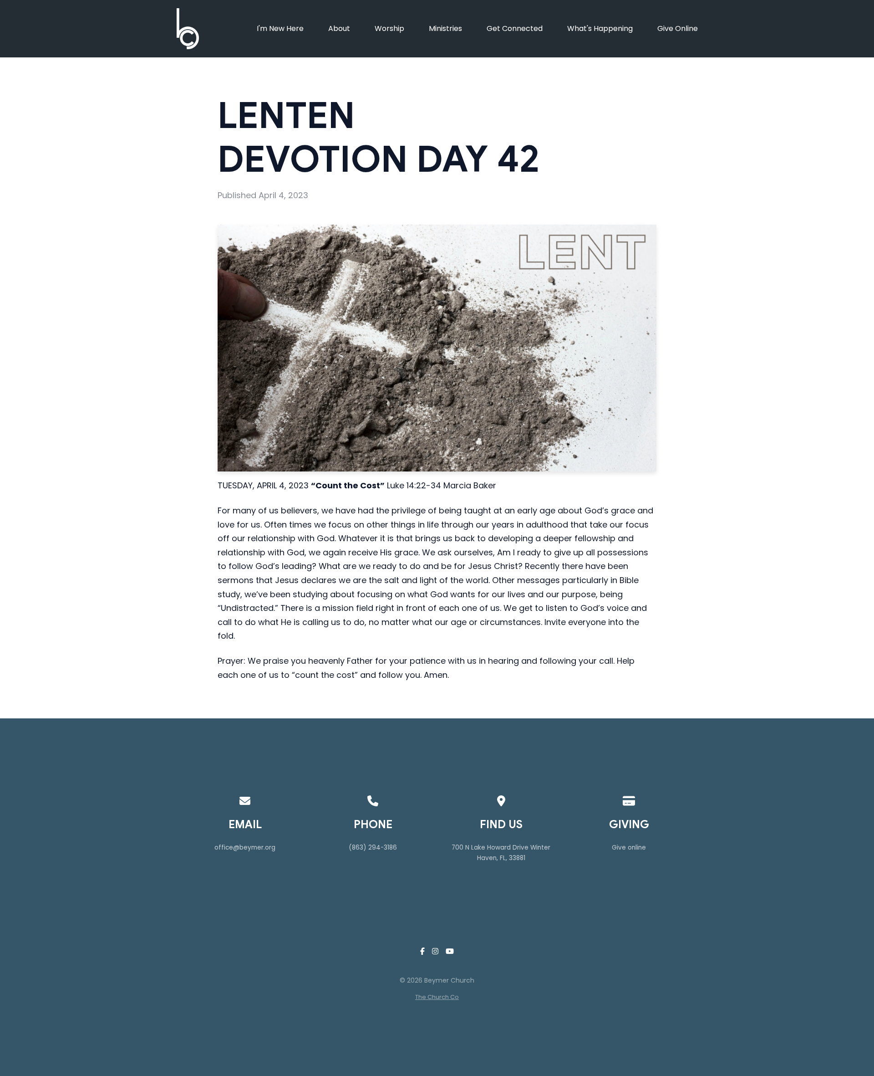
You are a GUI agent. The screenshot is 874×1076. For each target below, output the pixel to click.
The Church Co (437, 997)
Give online (629, 847)
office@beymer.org (244, 847)
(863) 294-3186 (373, 847)
